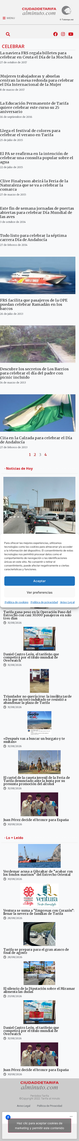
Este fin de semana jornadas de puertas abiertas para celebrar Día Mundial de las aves (37, 212)
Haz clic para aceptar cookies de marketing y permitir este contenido (39, 1125)
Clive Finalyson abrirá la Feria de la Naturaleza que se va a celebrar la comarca (34, 185)
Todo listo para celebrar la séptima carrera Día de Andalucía (33, 237)
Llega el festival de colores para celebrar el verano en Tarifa (30, 132)
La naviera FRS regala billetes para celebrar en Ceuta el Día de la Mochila (36, 55)
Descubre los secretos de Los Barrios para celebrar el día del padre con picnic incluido (34, 373)
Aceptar (39, 581)
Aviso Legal (67, 602)
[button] (7, 34)
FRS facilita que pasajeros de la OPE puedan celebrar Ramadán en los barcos (34, 304)
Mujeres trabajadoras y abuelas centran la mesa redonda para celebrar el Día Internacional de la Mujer (37, 80)
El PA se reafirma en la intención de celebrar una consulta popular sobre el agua (36, 157)
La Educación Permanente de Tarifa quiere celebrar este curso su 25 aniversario (34, 107)
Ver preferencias (39, 592)
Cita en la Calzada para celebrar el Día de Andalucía (36, 439)
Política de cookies (16, 602)
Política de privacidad (44, 602)
